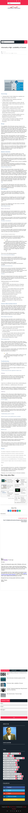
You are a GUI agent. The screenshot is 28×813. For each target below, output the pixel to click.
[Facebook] (9, 810)
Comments (23, 670)
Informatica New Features (9, 771)
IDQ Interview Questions (8, 758)
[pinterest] (20, 1)
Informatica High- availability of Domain (15, 683)
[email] (16, 1)
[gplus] (11, 1)
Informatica (15, 53)
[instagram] (13, 1)
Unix (19, 778)
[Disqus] (14, 540)
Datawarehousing (14, 753)
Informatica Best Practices (9, 762)
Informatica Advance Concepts (10, 760)
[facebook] (9, 1)
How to (5, 755)
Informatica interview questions (10, 767)
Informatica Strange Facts (9, 776)
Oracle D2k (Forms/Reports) (9, 778)
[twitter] (7, 1)
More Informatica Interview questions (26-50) (16, 678)
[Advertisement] (14, 25)
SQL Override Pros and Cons (10, 487)
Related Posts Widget (11, 498)
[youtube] (18, 1)
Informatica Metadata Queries (10, 769)
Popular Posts (5, 670)
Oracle (19, 776)
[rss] (14, 1)
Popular (14, 670)
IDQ (10, 755)
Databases (6, 753)
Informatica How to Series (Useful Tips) (10, 481)
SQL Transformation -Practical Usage (14, 693)
